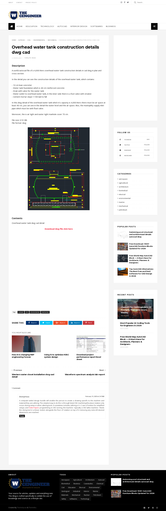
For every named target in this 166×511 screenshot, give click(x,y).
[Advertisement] (110, 14)
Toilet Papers (34, 407)
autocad (62, 26)
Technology (47, 26)
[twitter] (128, 2)
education (31, 26)
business (111, 26)
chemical (99, 484)
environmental (39, 40)
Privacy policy (31, 2)
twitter (137, 145)
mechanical (52, 40)
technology (85, 499)
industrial (76, 491)
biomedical (123, 190)
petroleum (123, 210)
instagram (137, 155)
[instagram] (121, 2)
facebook (137, 139)
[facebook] (124, 2)
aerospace (123, 179)
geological (65, 491)
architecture (123, 187)
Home (20, 26)
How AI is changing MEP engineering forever (23, 356)
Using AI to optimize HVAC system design (56, 356)
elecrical (122, 194)
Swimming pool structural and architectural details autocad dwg (141, 234)
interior (86, 491)
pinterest (137, 150)
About (10, 2)
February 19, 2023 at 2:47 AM (94, 396)
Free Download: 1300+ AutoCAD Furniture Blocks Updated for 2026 (141, 246)
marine (122, 202)
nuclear (87, 495)
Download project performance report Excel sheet (89, 357)
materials (64, 495)
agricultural (123, 183)
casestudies (88, 484)
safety (63, 499)
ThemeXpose (22, 507)
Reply (22, 416)
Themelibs (32, 507)
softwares (97, 26)
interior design (78, 26)
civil (29, 40)
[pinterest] (153, 508)
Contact (19, 2)
